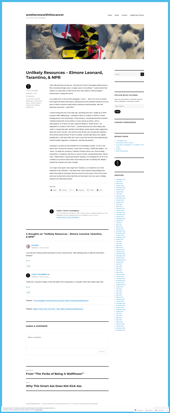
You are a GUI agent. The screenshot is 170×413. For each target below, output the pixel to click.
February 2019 (120, 196)
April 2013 (119, 320)
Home (110, 15)
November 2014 (120, 280)
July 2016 (119, 241)
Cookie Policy (38, 410)
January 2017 (120, 229)
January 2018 (120, 210)
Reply (28, 266)
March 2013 (119, 322)
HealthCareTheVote (137, 15)
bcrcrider (35, 245)
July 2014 (119, 289)
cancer (28, 99)
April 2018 (119, 206)
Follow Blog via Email (126, 95)
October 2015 (120, 258)
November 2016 (120, 233)
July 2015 (119, 264)
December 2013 (120, 303)
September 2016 (121, 237)
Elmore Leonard (35, 99)
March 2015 (119, 272)
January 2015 (120, 276)
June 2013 (119, 315)
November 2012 (120, 330)
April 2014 (119, 295)
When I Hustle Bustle (122, 151)
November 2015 (120, 256)
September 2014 (121, 284)
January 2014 (120, 301)
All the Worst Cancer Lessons (124, 142)
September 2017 (121, 218)
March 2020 (119, 183)
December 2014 (120, 278)
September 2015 (121, 260)
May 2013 (119, 318)
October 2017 (120, 216)
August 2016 (119, 239)
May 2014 (119, 293)
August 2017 (119, 220)
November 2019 (120, 187)
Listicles (118, 149)
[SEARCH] (142, 74)
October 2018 (120, 200)
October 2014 (120, 282)
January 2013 (120, 326)
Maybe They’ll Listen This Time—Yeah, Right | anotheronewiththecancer (58, 309)
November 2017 (120, 214)
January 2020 (120, 185)
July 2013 (119, 313)
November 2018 (120, 198)
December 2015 (120, 253)
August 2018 (119, 202)
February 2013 (120, 324)
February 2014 (120, 299)
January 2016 (120, 251)
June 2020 (119, 181)
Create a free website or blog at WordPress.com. (56, 403)
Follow (117, 111)
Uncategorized (30, 96)
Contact (124, 15)
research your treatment (33, 105)
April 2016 (119, 245)
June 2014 (119, 291)
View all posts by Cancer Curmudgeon (67, 217)
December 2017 (120, 212)
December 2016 (120, 231)
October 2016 (120, 235)
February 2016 (120, 249)
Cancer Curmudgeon (32, 90)
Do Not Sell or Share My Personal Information (84, 403)
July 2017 (119, 223)
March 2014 (119, 297)
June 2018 (119, 204)
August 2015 (119, 262)
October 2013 (120, 307)
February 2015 (120, 274)
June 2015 (119, 266)
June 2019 (119, 194)
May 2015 (119, 268)
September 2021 (121, 179)
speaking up (29, 107)
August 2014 (119, 287)
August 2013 (119, 311)
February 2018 (120, 208)
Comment (102, 351)
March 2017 (119, 227)
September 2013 (121, 309)
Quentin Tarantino (36, 103)
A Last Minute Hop (121, 140)
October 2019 (120, 189)
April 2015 (119, 270)
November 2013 (120, 305)
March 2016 (119, 247)
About (117, 15)
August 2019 (119, 192)
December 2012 (120, 328)
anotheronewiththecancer (45, 14)
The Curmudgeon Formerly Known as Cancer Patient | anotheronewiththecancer (61, 300)
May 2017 (119, 225)
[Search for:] (128, 74)
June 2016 (119, 243)
